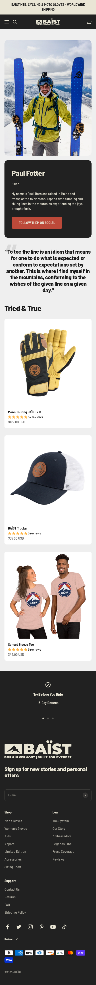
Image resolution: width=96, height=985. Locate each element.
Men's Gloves (13, 821)
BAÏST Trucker (17, 528)
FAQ (7, 905)
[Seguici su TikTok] (64, 927)
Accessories (13, 859)
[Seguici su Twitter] (19, 927)
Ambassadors (61, 836)
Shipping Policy (15, 912)
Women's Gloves (15, 828)
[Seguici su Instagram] (30, 927)
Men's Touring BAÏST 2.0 (24, 412)
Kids (7, 836)
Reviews (58, 859)
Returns (10, 897)
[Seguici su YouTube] (53, 927)
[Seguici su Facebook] (7, 927)
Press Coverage (63, 851)
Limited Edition (15, 851)
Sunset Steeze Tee (21, 644)
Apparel (9, 844)
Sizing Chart (12, 867)
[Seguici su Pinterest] (42, 927)
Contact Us (12, 889)
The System (60, 821)
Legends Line (62, 844)
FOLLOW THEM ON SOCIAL (37, 223)
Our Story (58, 828)
